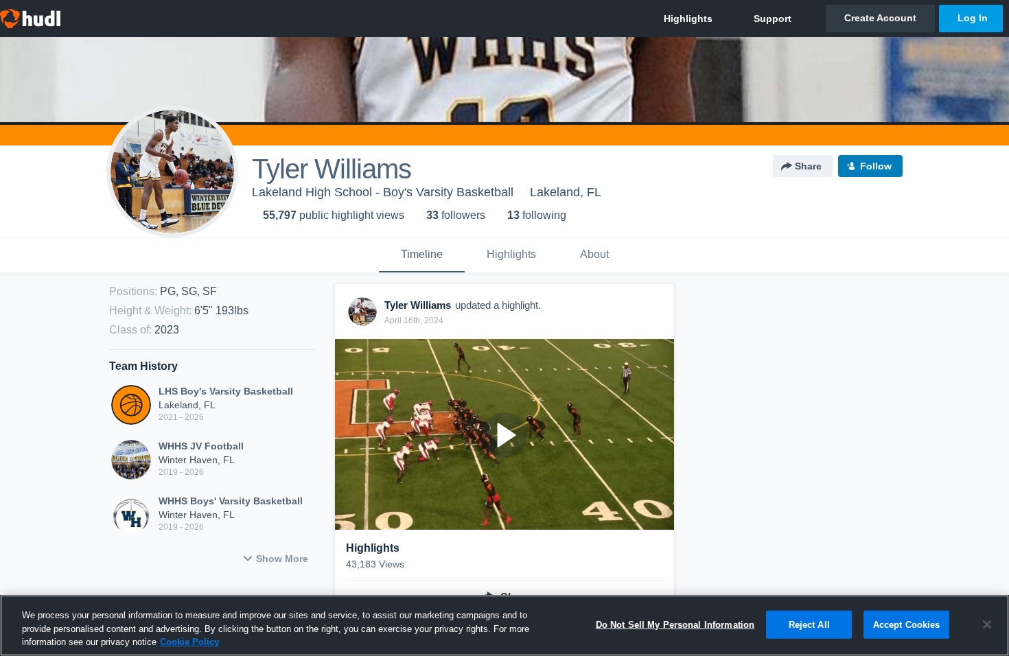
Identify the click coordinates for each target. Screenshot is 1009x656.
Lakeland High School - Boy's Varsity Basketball (382, 192)
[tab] (422, 255)
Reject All (809, 624)
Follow (876, 166)
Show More (282, 558)
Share (808, 166)
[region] (504, 625)
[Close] (987, 624)
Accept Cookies (906, 624)
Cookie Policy (189, 642)
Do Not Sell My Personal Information (675, 624)
